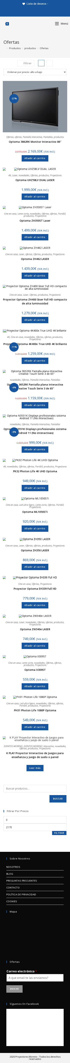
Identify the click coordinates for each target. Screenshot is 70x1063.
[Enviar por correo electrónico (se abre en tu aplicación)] (48, 12)
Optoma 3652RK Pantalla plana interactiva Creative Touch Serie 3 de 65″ (35, 386)
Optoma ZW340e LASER (35, 629)
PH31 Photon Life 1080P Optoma (35, 710)
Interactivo (48, 746)
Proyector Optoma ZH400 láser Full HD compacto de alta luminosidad (35, 301)
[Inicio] (4, 48)
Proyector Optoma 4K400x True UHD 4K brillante (35, 344)
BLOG (9, 873)
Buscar (58, 798)
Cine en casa (10, 213)
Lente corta (23, 213)
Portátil (62, 213)
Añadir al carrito (34, 158)
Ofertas (10, 137)
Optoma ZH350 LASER (35, 550)
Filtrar (59, 833)
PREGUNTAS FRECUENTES (21, 880)
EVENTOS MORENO (13, 746)
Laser (15, 175)
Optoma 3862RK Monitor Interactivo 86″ (35, 141)
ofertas (18, 137)
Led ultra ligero (26, 504)
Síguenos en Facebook (24, 1004)
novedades (24, 175)
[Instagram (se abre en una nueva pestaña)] (39, 12)
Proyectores (56, 175)
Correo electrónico (22, 971)
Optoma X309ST (35, 670)
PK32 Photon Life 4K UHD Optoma (35, 471)
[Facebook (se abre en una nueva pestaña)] (31, 12)
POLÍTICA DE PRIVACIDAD (21, 894)
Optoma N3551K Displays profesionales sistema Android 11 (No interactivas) (35, 431)
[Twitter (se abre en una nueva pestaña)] (22, 12)
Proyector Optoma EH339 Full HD (35, 588)
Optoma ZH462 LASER (35, 259)
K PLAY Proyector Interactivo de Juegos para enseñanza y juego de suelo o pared (35, 755)
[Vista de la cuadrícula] (41, 63)
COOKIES (11, 901)
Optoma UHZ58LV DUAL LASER (35, 180)
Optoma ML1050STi (35, 512)
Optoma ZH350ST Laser (35, 220)
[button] (56, 62)
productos (59, 137)
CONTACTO (13, 887)
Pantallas (48, 137)
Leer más (35, 768)
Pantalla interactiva (32, 137)
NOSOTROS (13, 867)
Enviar (14, 988)
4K (9, 175)
